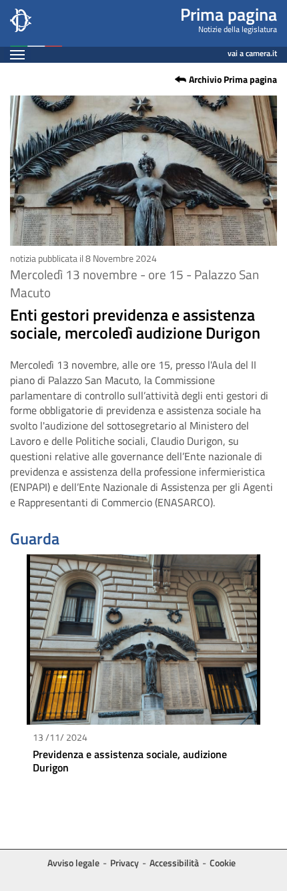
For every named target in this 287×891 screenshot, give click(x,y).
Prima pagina (228, 14)
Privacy (124, 863)
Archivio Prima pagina (233, 79)
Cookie (223, 863)
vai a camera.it (252, 51)
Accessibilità (174, 863)
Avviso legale (73, 863)
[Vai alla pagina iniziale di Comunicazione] (36, 23)
